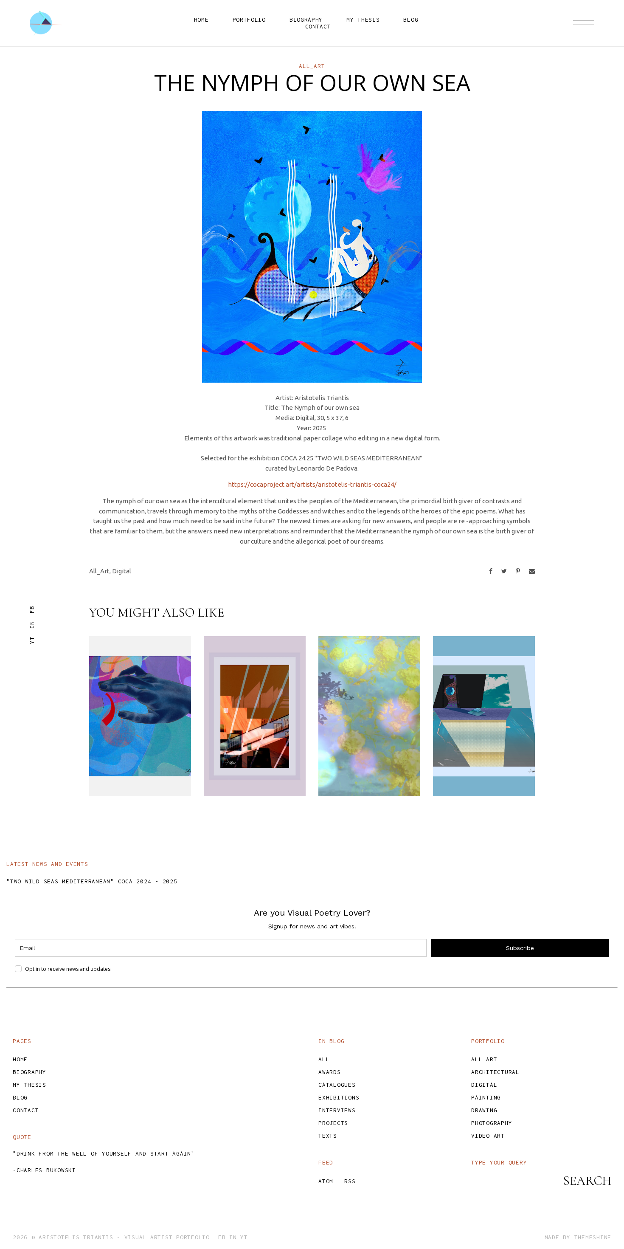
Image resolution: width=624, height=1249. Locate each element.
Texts (327, 1135)
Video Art (488, 1135)
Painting (486, 1097)
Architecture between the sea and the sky (484, 758)
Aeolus (353, 778)
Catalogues (337, 1084)
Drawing (484, 1110)
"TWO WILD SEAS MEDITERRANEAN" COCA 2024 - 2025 (91, 881)
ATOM (325, 1181)
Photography (491, 1122)
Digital (121, 571)
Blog (20, 1097)
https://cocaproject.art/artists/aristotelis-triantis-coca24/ (312, 484)
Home (20, 1059)
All (323, 1059)
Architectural (495, 1072)
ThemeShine (593, 1237)
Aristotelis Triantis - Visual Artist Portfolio (124, 1237)
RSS (349, 1181)
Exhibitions (338, 1097)
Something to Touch (137, 771)
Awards (329, 1072)
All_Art (312, 65)
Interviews (337, 1110)
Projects (333, 1122)
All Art (484, 1059)
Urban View (252, 778)
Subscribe (520, 948)
